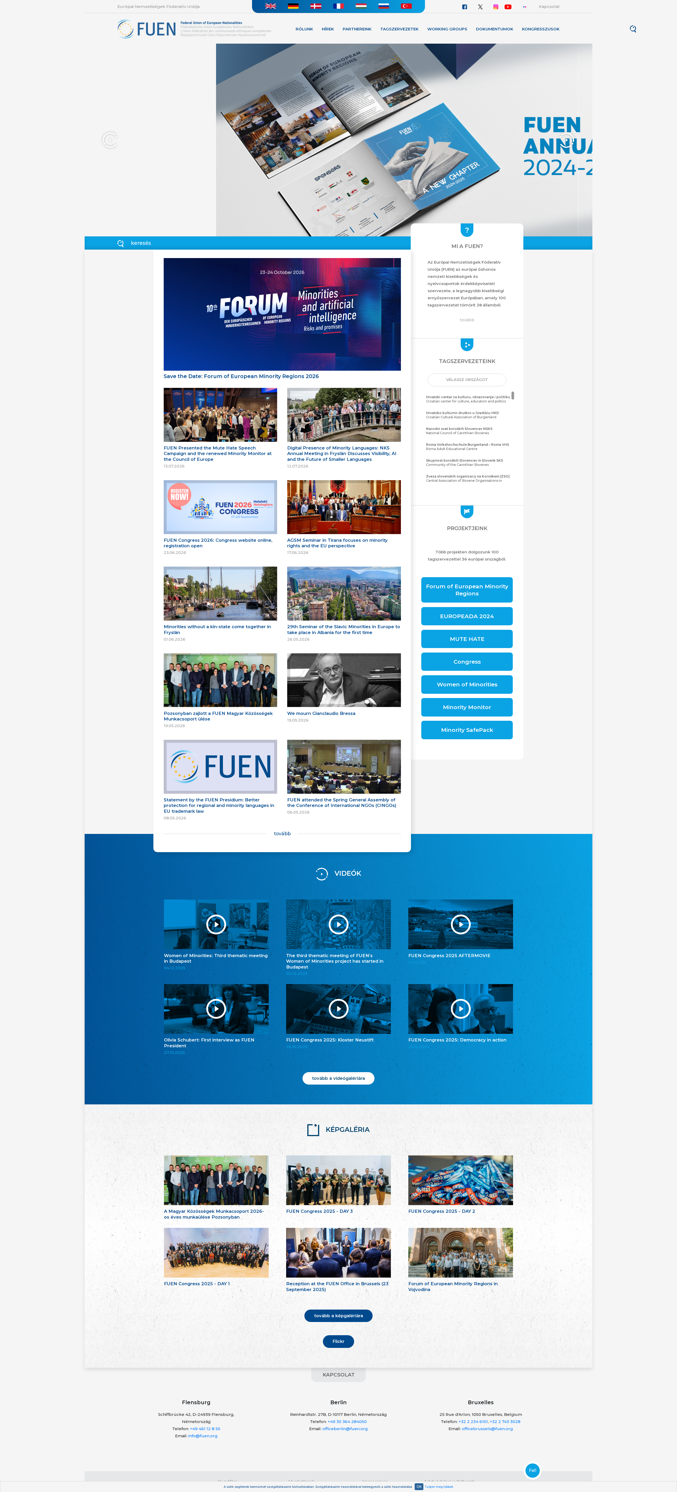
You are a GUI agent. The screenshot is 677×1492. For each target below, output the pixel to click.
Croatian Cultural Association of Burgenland (462, 415)
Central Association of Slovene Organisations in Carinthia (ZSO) (468, 480)
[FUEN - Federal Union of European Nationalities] (194, 28)
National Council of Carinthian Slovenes (459, 431)
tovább (282, 833)
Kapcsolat (549, 6)
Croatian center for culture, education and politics (468, 399)
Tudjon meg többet (439, 1487)
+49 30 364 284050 (347, 1421)
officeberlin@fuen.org (345, 1428)
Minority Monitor (467, 707)
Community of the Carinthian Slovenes (464, 462)
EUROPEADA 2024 (467, 616)
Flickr (338, 1341)
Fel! (532, 1470)
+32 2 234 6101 (473, 1421)
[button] (467, 380)
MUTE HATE (467, 639)
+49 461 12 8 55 (205, 1428)
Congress (467, 661)
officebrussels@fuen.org (487, 1428)
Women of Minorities (467, 684)
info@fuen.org (203, 1435)
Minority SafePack (467, 730)
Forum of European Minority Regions (467, 590)
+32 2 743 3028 (505, 1421)
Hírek (328, 28)
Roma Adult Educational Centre (467, 447)
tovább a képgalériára (338, 1315)
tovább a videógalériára (338, 1078)
